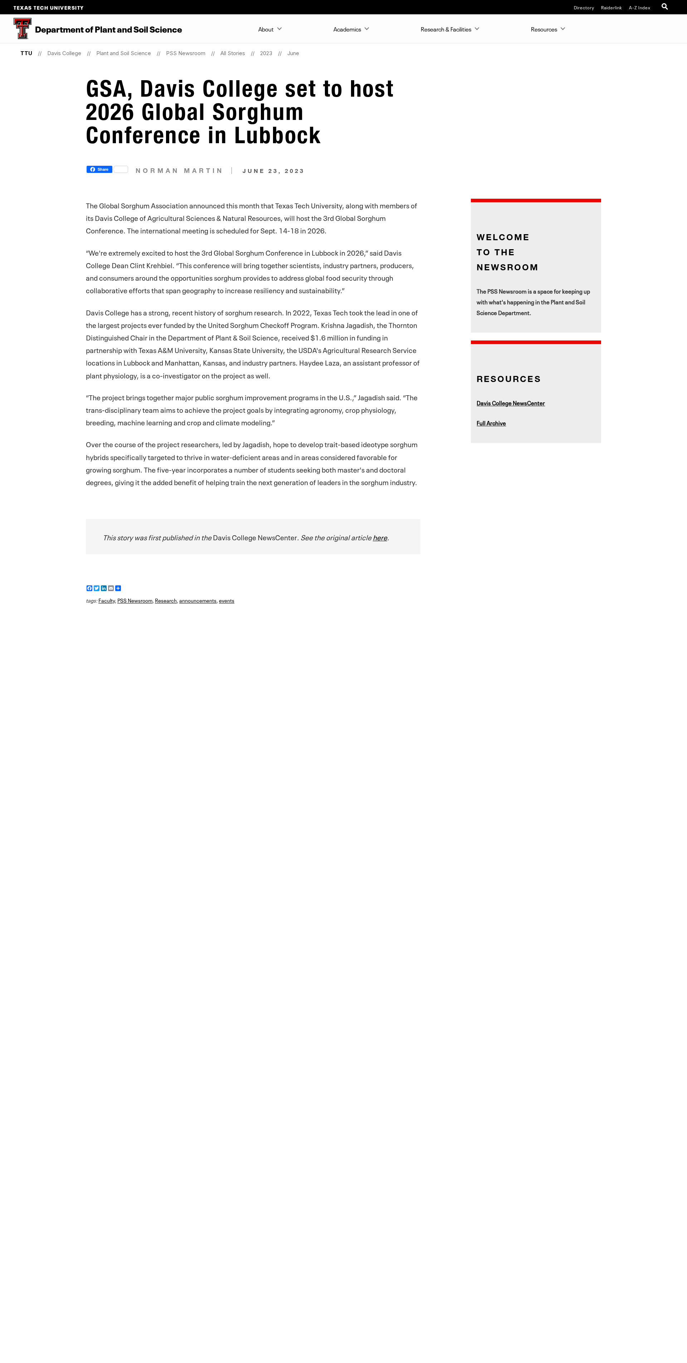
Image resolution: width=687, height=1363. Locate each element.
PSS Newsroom (185, 53)
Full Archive (491, 422)
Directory (584, 7)
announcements (197, 600)
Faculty (106, 600)
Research (166, 600)
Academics (347, 28)
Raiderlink (611, 7)
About (266, 28)
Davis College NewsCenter (511, 402)
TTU (26, 53)
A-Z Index (640, 7)
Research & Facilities (446, 28)
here (380, 536)
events (226, 600)
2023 (266, 53)
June (293, 53)
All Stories (232, 53)
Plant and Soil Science (123, 53)
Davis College (64, 53)
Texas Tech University (49, 7)
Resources (544, 28)
